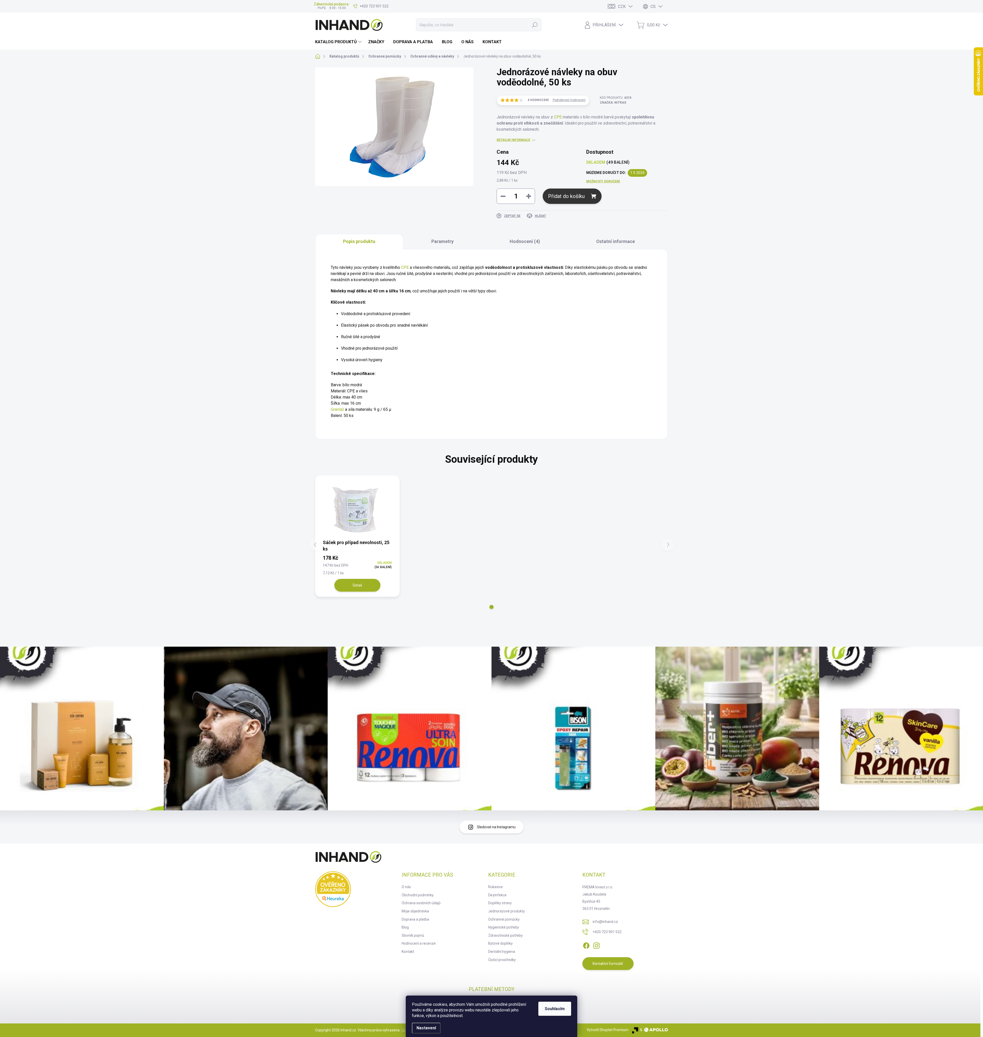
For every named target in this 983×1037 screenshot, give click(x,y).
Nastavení (426, 1027)
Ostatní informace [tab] (615, 241)
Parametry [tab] (442, 241)
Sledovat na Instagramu (496, 827)
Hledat (535, 25)
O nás (406, 887)
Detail (357, 585)
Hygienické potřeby (503, 927)
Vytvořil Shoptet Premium (607, 1030)
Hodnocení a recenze (419, 943)
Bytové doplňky (500, 943)
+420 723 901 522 (607, 932)
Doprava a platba (415, 919)
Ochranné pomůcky (504, 919)
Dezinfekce (497, 895)
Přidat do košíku (566, 196)
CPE (558, 117)
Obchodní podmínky (418, 895)
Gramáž (337, 409)
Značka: (613, 102)
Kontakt (408, 952)
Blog (405, 927)
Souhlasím (555, 1008)
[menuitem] (339, 42)
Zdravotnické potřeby (505, 935)
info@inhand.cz (605, 922)
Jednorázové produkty (506, 911)
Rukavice (495, 887)
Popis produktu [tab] (359, 241)
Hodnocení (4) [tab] (525, 241)
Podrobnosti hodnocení (569, 100)
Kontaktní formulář (608, 964)
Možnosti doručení (603, 181)
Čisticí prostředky (502, 960)
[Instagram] (596, 944)
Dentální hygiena (501, 952)
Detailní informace (513, 140)
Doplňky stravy (500, 903)
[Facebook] (586, 944)
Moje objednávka (415, 911)
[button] (491, 607)
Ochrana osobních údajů (421, 903)
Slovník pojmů (413, 935)
